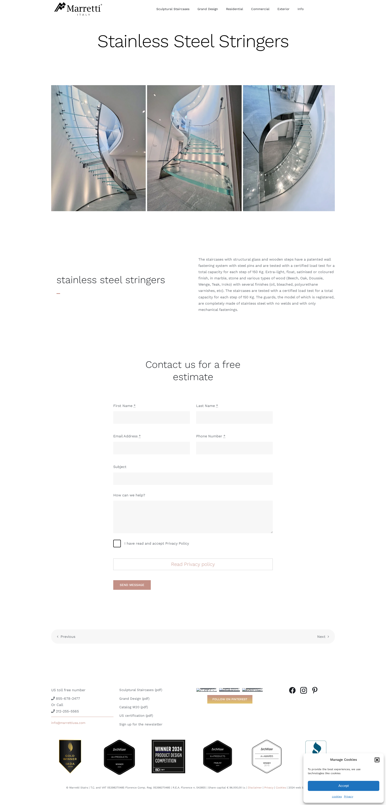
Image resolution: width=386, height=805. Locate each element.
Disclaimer (255, 787)
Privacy (348, 796)
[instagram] (303, 690)
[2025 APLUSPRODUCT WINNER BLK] (119, 741)
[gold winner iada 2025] (70, 741)
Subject (119, 467)
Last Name (207, 406)
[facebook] (292, 690)
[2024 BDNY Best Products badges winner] (168, 741)
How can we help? (129, 495)
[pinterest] (314, 690)
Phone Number (210, 436)
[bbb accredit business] (316, 741)
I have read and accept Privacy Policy (156, 543)
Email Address (127, 436)
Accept (343, 786)
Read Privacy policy (193, 564)
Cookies (281, 787)
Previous (68, 636)
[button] (377, 760)
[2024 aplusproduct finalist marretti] (217, 741)
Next (321, 636)
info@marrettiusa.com (68, 723)
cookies (337, 796)
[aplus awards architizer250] (266, 741)
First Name (124, 406)
